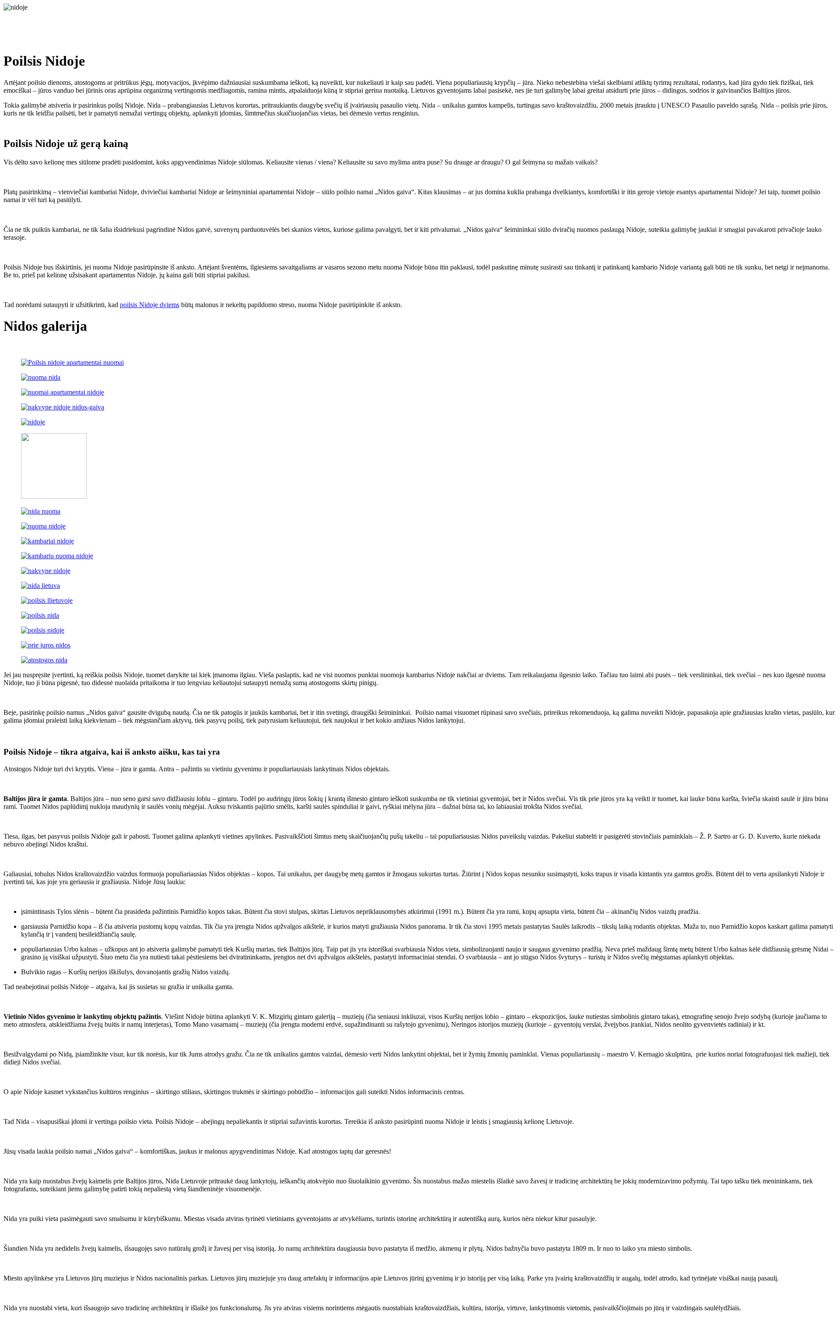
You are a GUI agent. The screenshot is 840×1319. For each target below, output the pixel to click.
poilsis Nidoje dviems (149, 304)
